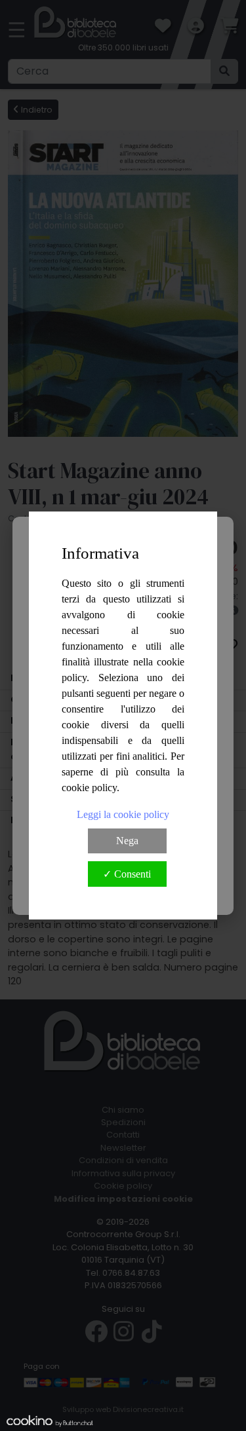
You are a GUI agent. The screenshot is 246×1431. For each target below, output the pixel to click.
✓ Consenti (127, 874)
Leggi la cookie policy (123, 814)
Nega (127, 840)
